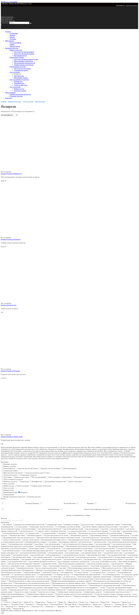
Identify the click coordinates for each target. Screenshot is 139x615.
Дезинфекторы (19, 83)
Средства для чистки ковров (24, 52)
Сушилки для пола (16, 96)
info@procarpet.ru (132, 5)
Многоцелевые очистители (23, 61)
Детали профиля (15, 42)
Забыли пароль (15, 46)
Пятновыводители (20, 55)
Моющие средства (11, 48)
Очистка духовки (20, 91)
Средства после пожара (22, 68)
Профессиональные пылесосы (20, 94)
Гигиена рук (18, 81)
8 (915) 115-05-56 (8, 19)
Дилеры (12, 35)
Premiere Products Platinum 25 (11, 173)
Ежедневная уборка (21, 78)
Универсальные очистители (23, 65)
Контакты (8, 98)
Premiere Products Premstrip (10, 371)
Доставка (13, 39)
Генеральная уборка (17, 57)
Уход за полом (15, 72)
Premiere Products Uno (9, 305)
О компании (14, 33)
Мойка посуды (19, 89)
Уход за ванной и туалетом (19, 79)
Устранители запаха (21, 70)
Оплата (12, 37)
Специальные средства (18, 67)
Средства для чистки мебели (24, 54)
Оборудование (10, 92)
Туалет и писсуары (20, 85)
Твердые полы (19, 76)
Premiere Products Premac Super (12, 437)
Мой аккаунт (9, 41)
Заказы (12, 44)
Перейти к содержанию (9, 2)
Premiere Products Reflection (11, 239)
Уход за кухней (15, 87)
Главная (8, 31)
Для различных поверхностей (24, 63)
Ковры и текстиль (16, 50)
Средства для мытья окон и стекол (26, 59)
